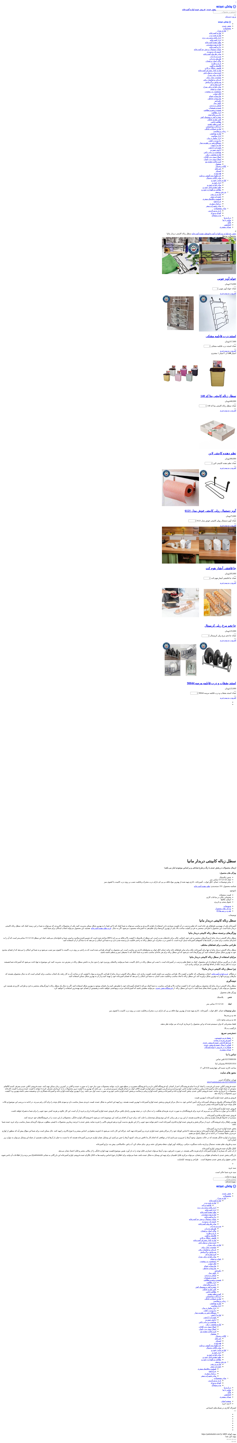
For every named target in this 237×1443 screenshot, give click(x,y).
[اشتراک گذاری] (230, 1439)
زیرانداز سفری (215, 204)
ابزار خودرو (216, 183)
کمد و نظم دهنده (214, 124)
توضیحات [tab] (227, 906)
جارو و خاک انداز (214, 115)
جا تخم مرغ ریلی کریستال (220, 625)
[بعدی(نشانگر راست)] (233, 1441)
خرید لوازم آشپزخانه (220, 974)
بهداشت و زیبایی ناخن (212, 152)
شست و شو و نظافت (212, 110)
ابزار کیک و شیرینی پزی (211, 38)
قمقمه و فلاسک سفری (212, 199)
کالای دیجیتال (220, 166)
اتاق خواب (217, 94)
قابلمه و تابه (206, 1205)
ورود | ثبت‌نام (230, 17)
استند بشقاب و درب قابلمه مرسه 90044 (211, 683)
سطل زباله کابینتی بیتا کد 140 (218, 396)
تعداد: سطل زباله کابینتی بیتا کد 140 (221, 406)
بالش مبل (217, 103)
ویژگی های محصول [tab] (223, 908)
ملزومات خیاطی (214, 98)
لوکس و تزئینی (215, 105)
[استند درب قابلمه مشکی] (199, 331)
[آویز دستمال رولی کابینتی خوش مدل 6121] (199, 505)
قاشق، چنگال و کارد (213, 68)
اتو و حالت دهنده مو (213, 162)
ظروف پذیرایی (215, 59)
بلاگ (229, 222)
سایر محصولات (220, 208)
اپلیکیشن (227, 225)
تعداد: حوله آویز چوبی (227, 289)
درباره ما (227, 218)
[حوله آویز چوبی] (199, 273)
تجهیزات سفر (215, 197)
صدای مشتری (225, 227)
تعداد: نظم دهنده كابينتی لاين (224, 463)
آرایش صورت (215, 150)
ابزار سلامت (216, 136)
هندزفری (217, 173)
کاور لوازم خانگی (214, 119)
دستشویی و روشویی (213, 91)
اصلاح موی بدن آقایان (212, 157)
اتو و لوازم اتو (215, 84)
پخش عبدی (226, 26)
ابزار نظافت (216, 112)
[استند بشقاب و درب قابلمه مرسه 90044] (199, 678)
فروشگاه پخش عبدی (164, 988)
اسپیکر (218, 171)
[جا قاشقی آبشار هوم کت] (199, 563)
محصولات (227, 28)
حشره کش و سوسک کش (210, 117)
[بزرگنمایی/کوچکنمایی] (235, 1439)
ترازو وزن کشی (214, 141)
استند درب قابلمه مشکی (221, 336)
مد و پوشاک (216, 215)
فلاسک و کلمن (215, 66)
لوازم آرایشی (216, 145)
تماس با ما (227, 220)
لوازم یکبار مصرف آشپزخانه (209, 70)
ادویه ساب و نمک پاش (212, 73)
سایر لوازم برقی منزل (212, 87)
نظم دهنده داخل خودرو (212, 187)
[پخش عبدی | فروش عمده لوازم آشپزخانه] (224, 24)
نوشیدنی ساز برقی (213, 77)
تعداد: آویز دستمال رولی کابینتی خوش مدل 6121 (216, 521)
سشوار (218, 164)
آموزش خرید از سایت (222, 1040)
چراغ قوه (217, 201)
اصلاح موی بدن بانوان (212, 159)
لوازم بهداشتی (215, 134)
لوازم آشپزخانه (215, 33)
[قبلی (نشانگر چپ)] (235, 1441)
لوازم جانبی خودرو (218, 180)
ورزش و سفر (220, 192)
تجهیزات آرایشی (214, 148)
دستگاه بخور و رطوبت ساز (210, 143)
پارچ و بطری (216, 63)
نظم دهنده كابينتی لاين (222, 453)
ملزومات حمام (215, 96)
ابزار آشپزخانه (215, 40)
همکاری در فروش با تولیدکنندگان (217, 1047)
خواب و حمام (215, 89)
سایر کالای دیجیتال (213, 178)
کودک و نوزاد (216, 213)
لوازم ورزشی (215, 194)
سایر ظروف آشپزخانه (212, 54)
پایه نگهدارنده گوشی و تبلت (210, 176)
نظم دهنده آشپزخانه (213, 42)
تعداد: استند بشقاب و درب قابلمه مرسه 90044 (217, 693)
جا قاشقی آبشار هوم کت (221, 568)
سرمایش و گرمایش (213, 82)
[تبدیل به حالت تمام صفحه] (233, 1439)
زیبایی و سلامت (219, 131)
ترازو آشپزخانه (215, 47)
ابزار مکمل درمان (214, 138)
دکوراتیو (218, 101)
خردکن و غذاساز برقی (212, 80)
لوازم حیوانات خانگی (213, 129)
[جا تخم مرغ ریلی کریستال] (199, 620)
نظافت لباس (216, 122)
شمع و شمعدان (215, 108)
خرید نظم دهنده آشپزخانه (101, 928)
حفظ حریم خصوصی (223, 1038)
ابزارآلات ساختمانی (213, 127)
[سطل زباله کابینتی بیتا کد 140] (199, 391)
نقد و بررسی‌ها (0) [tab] (224, 911)
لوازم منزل (221, 31)
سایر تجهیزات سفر (213, 206)
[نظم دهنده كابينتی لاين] (217, 448)
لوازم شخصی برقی (213, 155)
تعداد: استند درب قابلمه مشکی (223, 346)
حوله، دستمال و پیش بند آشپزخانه (207, 49)
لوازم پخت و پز (215, 35)
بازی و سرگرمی (214, 211)
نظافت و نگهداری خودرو (211, 190)
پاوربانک (218, 169)
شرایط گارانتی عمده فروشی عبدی (217, 1043)
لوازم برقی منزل (214, 75)
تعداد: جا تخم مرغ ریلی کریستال (223, 636)
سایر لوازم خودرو (214, 185)
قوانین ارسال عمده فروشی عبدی (217, 1045)
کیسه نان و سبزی (214, 52)
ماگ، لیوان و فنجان (213, 61)
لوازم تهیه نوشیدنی (213, 45)
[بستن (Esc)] (228, 1439)
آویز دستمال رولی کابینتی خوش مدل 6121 (210, 510)
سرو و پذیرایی (215, 56)
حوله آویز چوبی (226, 278)
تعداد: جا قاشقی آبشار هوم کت (223, 578)
